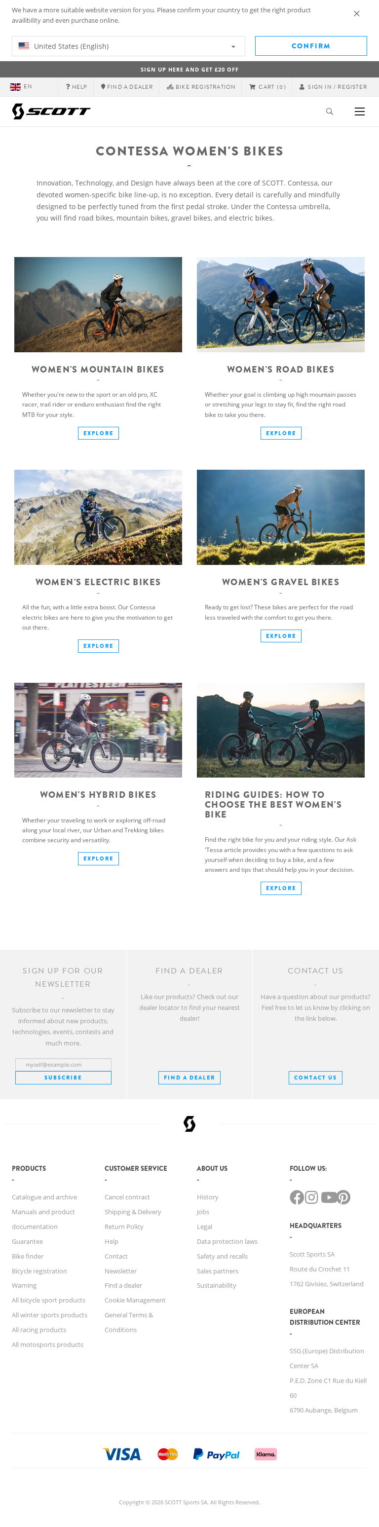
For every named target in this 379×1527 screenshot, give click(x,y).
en (28, 86)
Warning (24, 1285)
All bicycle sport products (48, 1300)
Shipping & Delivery (133, 1211)
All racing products (39, 1329)
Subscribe (63, 1077)
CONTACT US (315, 1077)
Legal (204, 1226)
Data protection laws (227, 1241)
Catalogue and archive (44, 1196)
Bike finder (27, 1256)
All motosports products (47, 1344)
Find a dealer (123, 1285)
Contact (116, 1256)
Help (111, 1241)
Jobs (203, 1211)
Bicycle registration (39, 1270)
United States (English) (70, 46)
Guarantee (27, 1241)
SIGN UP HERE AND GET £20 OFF (190, 69)
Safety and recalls (222, 1256)
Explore (98, 433)
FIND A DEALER (189, 1077)
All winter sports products (49, 1314)
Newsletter (121, 1270)
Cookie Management (135, 1300)
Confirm (311, 46)
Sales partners (217, 1270)
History (208, 1196)
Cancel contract (127, 1196)
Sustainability (216, 1285)
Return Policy (124, 1226)
